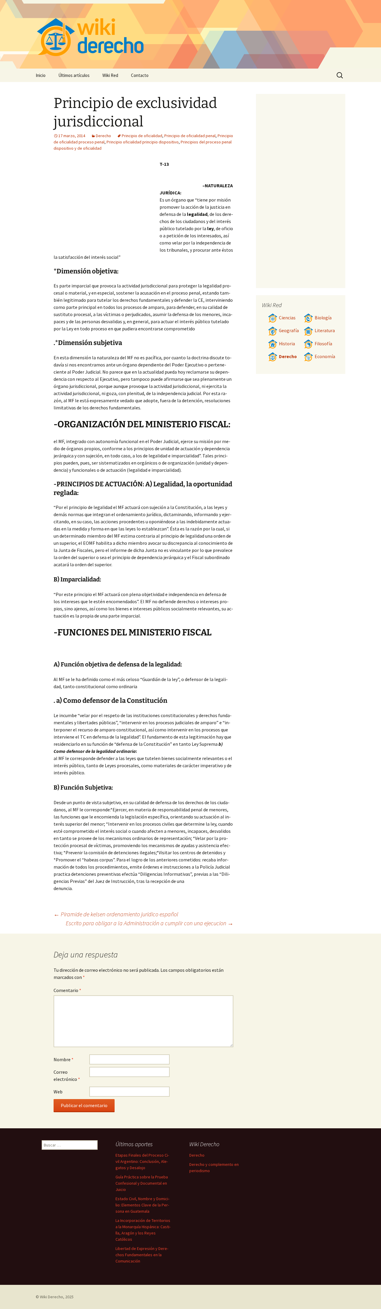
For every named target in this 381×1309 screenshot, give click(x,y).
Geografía (289, 330)
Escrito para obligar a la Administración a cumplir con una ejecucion (149, 923)
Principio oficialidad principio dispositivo (143, 142)
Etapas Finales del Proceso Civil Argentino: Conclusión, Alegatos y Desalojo (142, 1161)
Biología (323, 318)
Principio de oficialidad (142, 135)
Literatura (325, 330)
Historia (287, 343)
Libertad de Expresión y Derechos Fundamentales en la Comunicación (141, 1255)
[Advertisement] (107, 205)
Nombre (64, 1059)
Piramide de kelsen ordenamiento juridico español (116, 914)
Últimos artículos (74, 75)
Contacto (140, 75)
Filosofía (323, 343)
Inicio (41, 75)
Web (58, 1092)
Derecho (103, 135)
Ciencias (287, 318)
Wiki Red (110, 75)
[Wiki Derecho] (190, 34)
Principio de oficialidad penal (190, 135)
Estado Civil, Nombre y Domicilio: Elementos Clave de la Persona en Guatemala (142, 1205)
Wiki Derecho (51, 1296)
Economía (325, 356)
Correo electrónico (67, 1075)
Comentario (67, 990)
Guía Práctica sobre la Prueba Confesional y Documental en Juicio (141, 1183)
